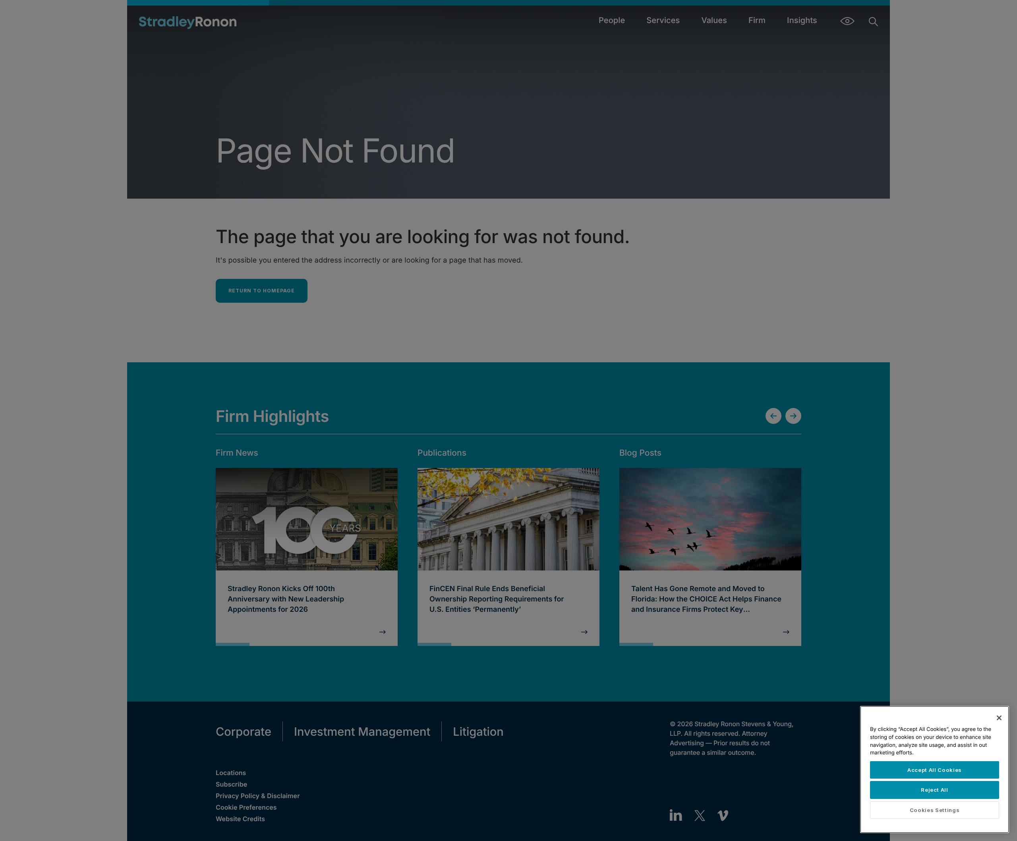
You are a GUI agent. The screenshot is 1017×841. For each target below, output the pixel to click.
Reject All (934, 790)
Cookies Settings (935, 810)
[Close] (999, 718)
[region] (934, 769)
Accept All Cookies (934, 770)
